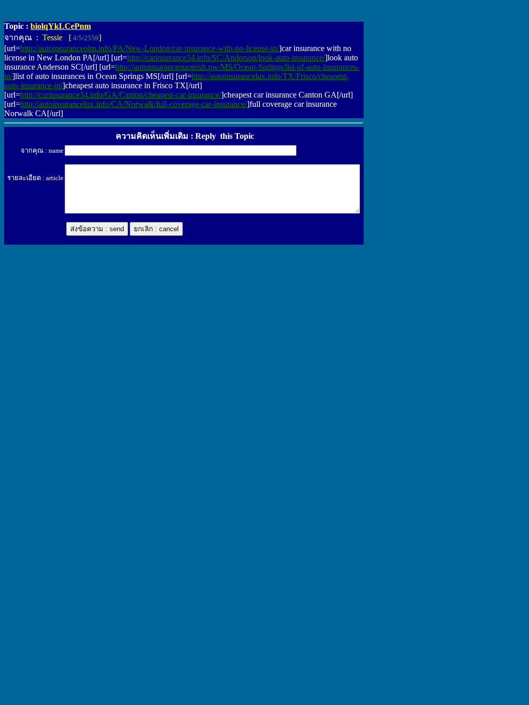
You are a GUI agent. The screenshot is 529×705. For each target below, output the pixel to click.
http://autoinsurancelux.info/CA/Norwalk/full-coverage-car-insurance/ (133, 104)
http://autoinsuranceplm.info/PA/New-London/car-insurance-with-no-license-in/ (149, 48)
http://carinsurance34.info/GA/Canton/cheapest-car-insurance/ (120, 94)
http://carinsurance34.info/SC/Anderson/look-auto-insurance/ (226, 57)
